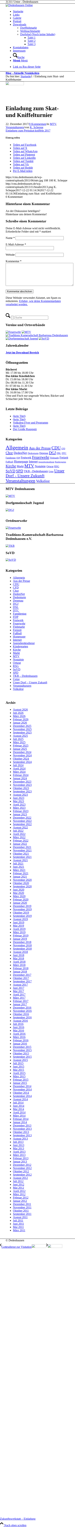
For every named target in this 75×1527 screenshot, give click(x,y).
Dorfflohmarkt (28, 27)
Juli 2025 (18, 739)
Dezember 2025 (22, 725)
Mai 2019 (18, 925)
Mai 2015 (18, 1069)
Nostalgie (40, 466)
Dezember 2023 (22, 781)
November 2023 (22, 784)
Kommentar (13, 261)
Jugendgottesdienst (46, 462)
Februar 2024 (20, 775)
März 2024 (19, 771)
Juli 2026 (18, 712)
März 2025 (19, 742)
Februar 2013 (20, 1158)
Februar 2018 (20, 968)
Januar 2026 (20, 722)
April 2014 (19, 1112)
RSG (56, 466)
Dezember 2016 (22, 1007)
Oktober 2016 (21, 1014)
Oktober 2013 (21, 1132)
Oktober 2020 (21, 883)
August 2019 (20, 919)
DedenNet (20, 453)
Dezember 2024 (22, 752)
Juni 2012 (18, 1184)
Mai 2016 (18, 1030)
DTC (64, 453)
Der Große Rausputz (25, 429)
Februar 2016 (20, 1040)
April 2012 (19, 1191)
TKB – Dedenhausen (25, 675)
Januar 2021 (20, 876)
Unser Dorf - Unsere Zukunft (35, 473)
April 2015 (19, 1073)
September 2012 (22, 1174)
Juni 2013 (18, 1145)
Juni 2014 (18, 1105)
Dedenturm (33, 453)
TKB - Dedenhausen (36, 471)
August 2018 (20, 951)
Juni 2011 (18, 1223)
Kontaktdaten (20, 47)
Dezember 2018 (22, 942)
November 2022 (22, 820)
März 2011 (19, 1230)
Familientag (11, 458)
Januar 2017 (20, 1004)
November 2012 (22, 1168)
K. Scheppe (36, 127)
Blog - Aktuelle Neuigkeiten (22, 73)
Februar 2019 (20, 935)
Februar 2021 (20, 873)
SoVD (10, 471)
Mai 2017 (18, 991)
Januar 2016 (20, 1043)
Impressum (19, 50)
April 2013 (19, 1151)
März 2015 (19, 1076)
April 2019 (19, 929)
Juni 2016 (18, 1027)
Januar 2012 (20, 1200)
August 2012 (20, 1177)
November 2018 (22, 945)
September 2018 (22, 948)
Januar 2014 (20, 1122)
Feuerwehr (40, 457)
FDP (18, 458)
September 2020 (22, 886)
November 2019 (22, 909)
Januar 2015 (20, 1082)
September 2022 (22, 824)
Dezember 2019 (22, 906)
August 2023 (20, 794)
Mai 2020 (18, 893)
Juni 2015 (18, 1066)
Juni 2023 (18, 798)
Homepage (21, 461)
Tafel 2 (31, 40)
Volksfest (43, 481)
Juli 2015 (18, 1063)
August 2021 (20, 860)
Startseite (18, 11)
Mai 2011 (18, 1227)
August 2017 (20, 984)
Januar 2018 (20, 971)
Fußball (9, 461)
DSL (59, 453)
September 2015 (22, 1056)
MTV (53, 124)
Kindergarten (60, 462)
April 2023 (19, 804)
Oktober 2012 (21, 1171)
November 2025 (22, 729)
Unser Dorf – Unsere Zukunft (30, 682)
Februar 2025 (20, 745)
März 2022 (19, 837)
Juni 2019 (18, 922)
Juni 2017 (18, 987)
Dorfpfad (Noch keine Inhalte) (37, 34)
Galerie (17, 17)
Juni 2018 (18, 955)
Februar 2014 (20, 1119)
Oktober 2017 (21, 978)
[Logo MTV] (15, 84)
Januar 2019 (20, 938)
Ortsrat (50, 466)
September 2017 (22, 981)
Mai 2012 (18, 1187)
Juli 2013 (18, 1141)
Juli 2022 (18, 830)
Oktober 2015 (21, 1053)
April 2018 (19, 961)
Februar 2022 (20, 840)
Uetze (51, 471)
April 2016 (19, 1033)
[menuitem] (41, 55)
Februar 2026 (20, 719)
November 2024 (22, 755)
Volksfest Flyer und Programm (30, 422)
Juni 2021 (18, 866)
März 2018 (19, 965)
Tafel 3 (31, 44)
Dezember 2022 (22, 817)
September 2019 (22, 915)
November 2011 (22, 1207)
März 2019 (19, 932)
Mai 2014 (18, 1109)
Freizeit (64, 457)
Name (10, 237)
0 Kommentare (37, 124)
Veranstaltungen (15, 127)
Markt (20, 466)
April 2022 (19, 834)
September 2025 (22, 732)
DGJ (52, 453)
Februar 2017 (20, 1001)
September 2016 (22, 1017)
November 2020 (22, 879)
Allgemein (17, 447)
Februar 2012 (20, 1197)
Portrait (17, 21)
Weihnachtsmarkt (30, 31)
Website (10, 254)
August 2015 (20, 1060)
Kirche (11, 466)
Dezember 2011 (22, 1204)
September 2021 (22, 856)
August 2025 (20, 735)
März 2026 (19, 716)
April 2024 (19, 768)
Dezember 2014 (22, 1086)
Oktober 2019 (21, 912)
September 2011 (22, 1213)
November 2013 (22, 1128)
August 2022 (20, 827)
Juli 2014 (18, 1102)
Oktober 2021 (21, 853)
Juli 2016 (18, 1024)
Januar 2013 (20, 1161)
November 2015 (22, 1050)
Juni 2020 (18, 889)
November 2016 (22, 1010)
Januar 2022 (20, 843)
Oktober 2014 (21, 1092)
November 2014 (22, 1089)
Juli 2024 (18, 765)
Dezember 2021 (22, 847)
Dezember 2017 (22, 974)
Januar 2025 (20, 748)
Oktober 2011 (21, 1210)
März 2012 (19, 1194)
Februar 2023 (20, 811)
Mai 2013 (18, 1148)
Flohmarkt (54, 458)
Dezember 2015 (22, 1046)
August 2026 (20, 709)
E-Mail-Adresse (16, 244)
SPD (19, 471)
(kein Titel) (19, 416)
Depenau (43, 453)
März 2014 (19, 1115)
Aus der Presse (40, 448)
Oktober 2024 (21, 758)
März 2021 (19, 870)
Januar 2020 (20, 902)
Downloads (19, 24)
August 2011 (20, 1217)
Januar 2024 (20, 778)
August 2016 (20, 1020)
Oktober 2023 (21, 788)
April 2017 (19, 994)
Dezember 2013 (22, 1125)
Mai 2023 (18, 801)
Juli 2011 (18, 1220)
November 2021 (22, 850)
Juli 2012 (18, 1181)
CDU (56, 447)
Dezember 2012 (22, 1164)
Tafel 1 (31, 37)
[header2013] (19, 5)
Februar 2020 (20, 899)
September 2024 (22, 762)
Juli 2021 (18, 863)
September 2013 (22, 1135)
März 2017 (19, 997)
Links (16, 14)
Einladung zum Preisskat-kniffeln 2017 (28, 130)
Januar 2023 (20, 814)
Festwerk (26, 457)
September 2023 (22, 791)
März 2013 (19, 1155)
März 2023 (19, 807)
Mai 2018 (18, 958)
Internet (33, 461)
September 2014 (22, 1096)
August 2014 (20, 1099)
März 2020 (19, 896)
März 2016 (19, 1037)
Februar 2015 (20, 1079)
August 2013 (20, 1138)
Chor (9, 453)
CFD (63, 449)
